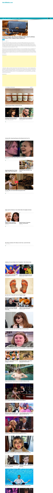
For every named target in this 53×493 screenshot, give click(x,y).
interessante (9, 18)
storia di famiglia (14, 18)
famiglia (19, 18)
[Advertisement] (26, 11)
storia (5, 18)
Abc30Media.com (7, 2)
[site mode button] (48, 18)
